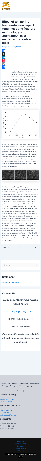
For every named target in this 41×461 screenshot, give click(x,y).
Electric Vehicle (21, 448)
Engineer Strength (6, 410)
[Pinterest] (20, 60)
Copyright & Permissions (10, 282)
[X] (20, 54)
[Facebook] (20, 50)
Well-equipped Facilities (8, 415)
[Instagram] (23, 391)
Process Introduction (7, 399)
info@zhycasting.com (20, 311)
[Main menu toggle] (37, 6)
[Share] (20, 67)
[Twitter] (20, 391)
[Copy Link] (20, 63)
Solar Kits (20, 441)
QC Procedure (4, 413)
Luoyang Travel (20, 444)
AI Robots (20, 451)
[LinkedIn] (20, 57)
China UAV (20, 446)
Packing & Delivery (6, 402)
